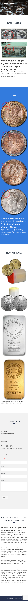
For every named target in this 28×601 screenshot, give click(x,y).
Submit (5, 497)
